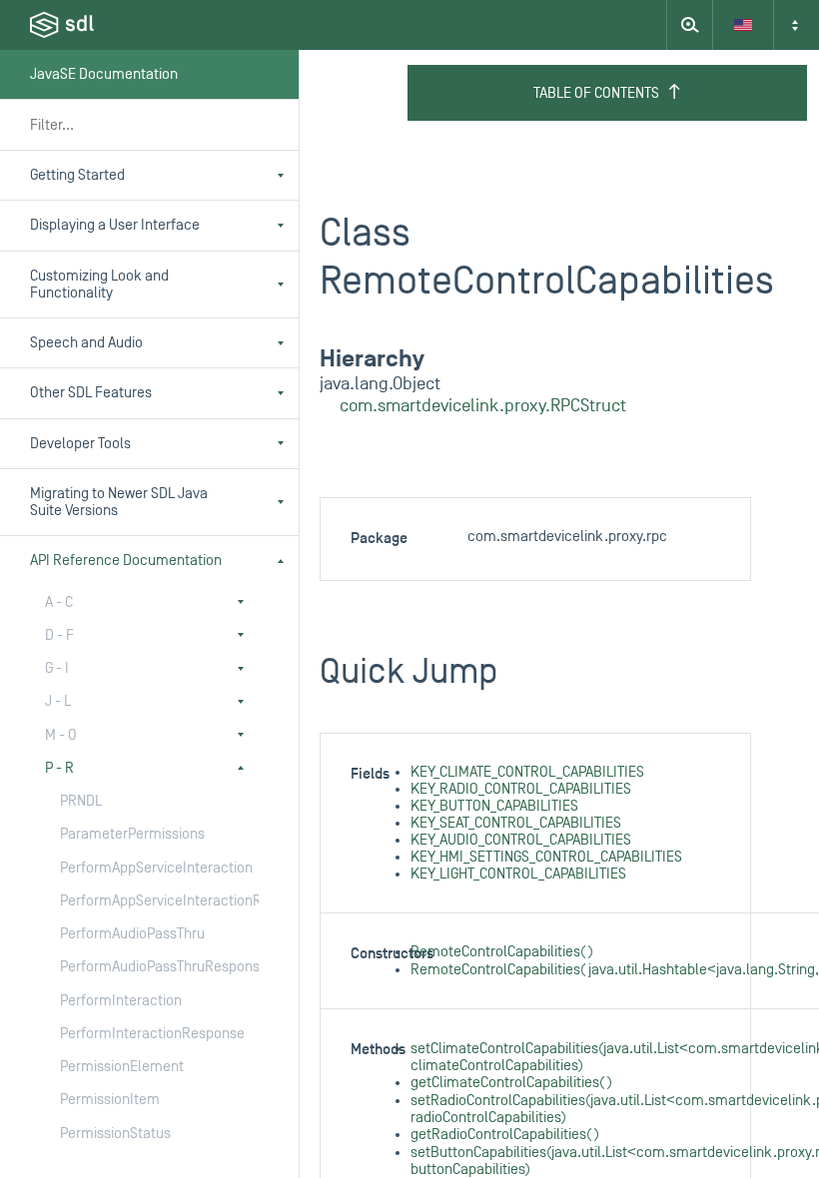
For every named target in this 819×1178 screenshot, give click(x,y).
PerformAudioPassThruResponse (139, 966)
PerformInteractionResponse (139, 1033)
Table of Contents (596, 93)
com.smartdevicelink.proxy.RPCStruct (483, 405)
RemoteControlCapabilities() (501, 951)
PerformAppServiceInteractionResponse (139, 900)
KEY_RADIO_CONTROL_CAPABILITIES (520, 789)
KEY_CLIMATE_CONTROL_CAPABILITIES (527, 772)
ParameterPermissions (132, 834)
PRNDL (81, 801)
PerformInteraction (121, 1000)
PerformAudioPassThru (132, 933)
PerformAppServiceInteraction (139, 868)
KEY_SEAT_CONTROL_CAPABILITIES (515, 823)
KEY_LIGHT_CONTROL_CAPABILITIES (518, 874)
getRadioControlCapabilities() (504, 1134)
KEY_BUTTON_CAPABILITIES (494, 806)
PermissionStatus (115, 1133)
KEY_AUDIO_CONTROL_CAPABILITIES (520, 840)
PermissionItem (110, 1099)
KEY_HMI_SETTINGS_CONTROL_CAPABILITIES (546, 857)
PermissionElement (122, 1066)
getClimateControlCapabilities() (511, 1082)
